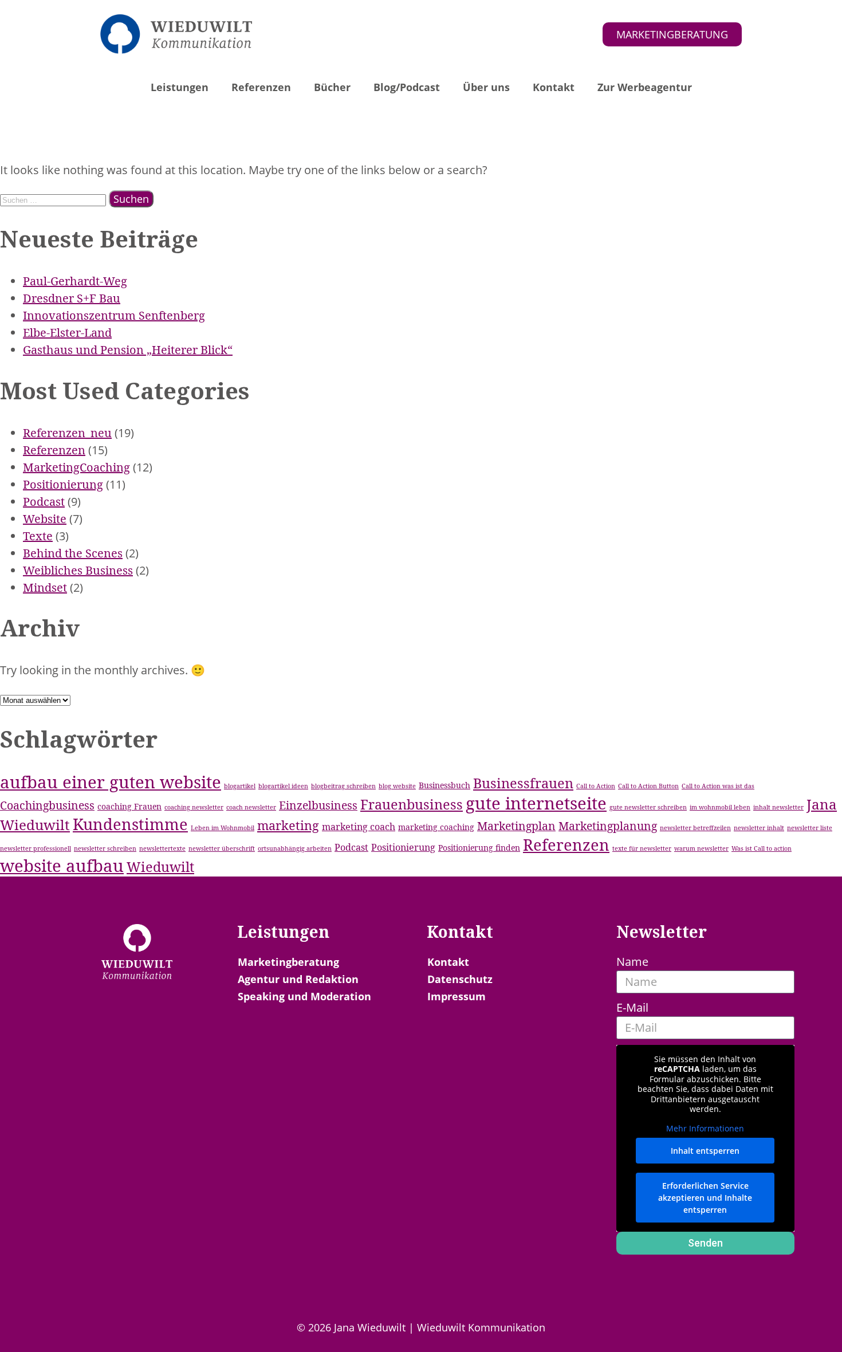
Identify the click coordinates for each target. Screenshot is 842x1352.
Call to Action (595, 786)
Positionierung (63, 484)
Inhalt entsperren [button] (705, 1150)
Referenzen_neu (67, 433)
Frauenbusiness (411, 804)
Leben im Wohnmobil (222, 828)
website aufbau (62, 865)
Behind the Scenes (73, 553)
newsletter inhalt (759, 828)
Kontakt (554, 87)
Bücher (332, 87)
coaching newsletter (193, 807)
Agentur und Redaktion (298, 979)
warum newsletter (701, 848)
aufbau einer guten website (110, 782)
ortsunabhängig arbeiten (295, 848)
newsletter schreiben (105, 848)
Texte (38, 536)
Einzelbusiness (318, 805)
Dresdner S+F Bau (71, 298)
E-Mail (632, 1007)
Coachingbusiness (47, 805)
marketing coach (358, 826)
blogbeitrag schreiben (343, 786)
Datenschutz (460, 979)
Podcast (44, 501)
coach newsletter (251, 807)
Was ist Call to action (761, 848)
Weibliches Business (78, 570)
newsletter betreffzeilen (695, 828)
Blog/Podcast (406, 87)
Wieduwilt (160, 867)
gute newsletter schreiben (648, 807)
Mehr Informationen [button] (705, 1128)
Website (44, 518)
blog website (397, 786)
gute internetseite (536, 803)
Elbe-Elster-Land (67, 332)
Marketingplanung (607, 826)
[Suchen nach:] (54, 198)
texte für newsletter (641, 848)
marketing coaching (436, 827)
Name (632, 961)
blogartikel (239, 786)
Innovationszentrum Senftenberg (114, 315)
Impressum (456, 996)
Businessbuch (444, 785)
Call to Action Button (648, 786)
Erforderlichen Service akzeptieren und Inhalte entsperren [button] (705, 1197)
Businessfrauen (523, 783)
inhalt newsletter (778, 807)
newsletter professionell (35, 848)
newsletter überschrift (221, 848)
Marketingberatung (288, 962)
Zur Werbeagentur (644, 87)
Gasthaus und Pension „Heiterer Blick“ (128, 349)
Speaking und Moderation (304, 996)
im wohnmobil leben (720, 807)
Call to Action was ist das (718, 786)
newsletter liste (809, 828)
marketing (288, 825)
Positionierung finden (479, 847)
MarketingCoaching (76, 467)
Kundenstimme (130, 824)
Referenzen (261, 87)
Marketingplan (516, 826)
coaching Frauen (129, 806)
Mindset (45, 587)
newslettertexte (162, 848)
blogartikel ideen (283, 786)
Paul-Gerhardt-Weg (75, 281)
